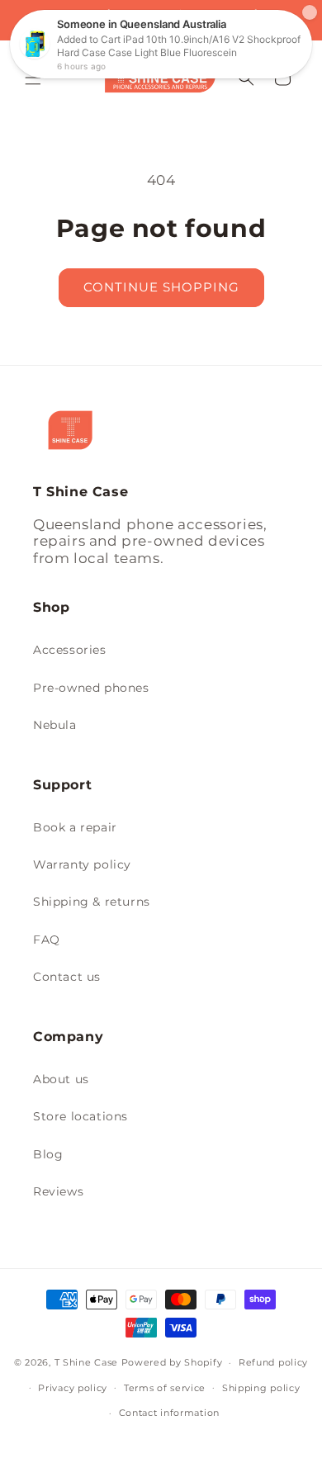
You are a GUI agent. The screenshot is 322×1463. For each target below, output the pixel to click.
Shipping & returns (91, 901)
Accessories (70, 649)
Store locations (80, 1116)
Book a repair (75, 827)
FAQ (46, 939)
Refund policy (273, 1362)
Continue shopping (161, 287)
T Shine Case (86, 1362)
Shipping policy (261, 1388)
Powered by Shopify (172, 1362)
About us (61, 1079)
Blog (48, 1154)
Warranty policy (82, 864)
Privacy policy (72, 1388)
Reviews (58, 1191)
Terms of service (165, 1388)
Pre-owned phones (91, 687)
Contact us (67, 976)
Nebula (55, 724)
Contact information (169, 1412)
